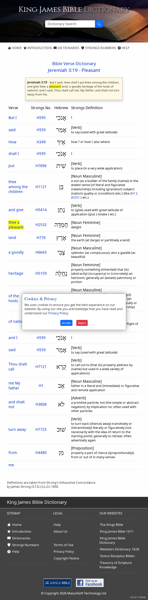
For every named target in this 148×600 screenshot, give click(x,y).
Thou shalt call (17, 367)
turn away (17, 429)
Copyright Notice (66, 558)
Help (125, 48)
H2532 (41, 224)
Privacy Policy (64, 551)
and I (12, 337)
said (12, 129)
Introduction (39, 48)
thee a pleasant (16, 225)
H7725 (41, 429)
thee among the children (18, 186)
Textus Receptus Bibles (117, 556)
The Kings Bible (111, 524)
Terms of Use (63, 545)
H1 (133, 193)
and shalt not (16, 404)
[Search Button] (99, 24)
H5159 (41, 273)
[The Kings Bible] (58, 582)
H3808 (41, 404)
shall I (13, 153)
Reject (82, 323)
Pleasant (91, 70)
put (11, 165)
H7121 (41, 366)
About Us (60, 531)
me (11, 464)
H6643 (41, 252)
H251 (76, 197)
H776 (41, 237)
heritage (15, 273)
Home (16, 48)
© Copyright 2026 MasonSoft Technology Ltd (73, 593)
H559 (41, 129)
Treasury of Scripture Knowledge (115, 564)
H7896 (41, 165)
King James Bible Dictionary (112, 540)
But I (12, 117)
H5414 (41, 209)
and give (16, 209)
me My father (14, 386)
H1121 (41, 186)
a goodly (16, 252)
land (12, 237)
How (12, 141)
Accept (66, 323)
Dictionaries (68, 48)
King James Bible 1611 (117, 531)
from (12, 452)
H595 (41, 117)
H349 (41, 141)
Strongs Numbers (100, 48)
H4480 (41, 452)
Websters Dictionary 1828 (119, 549)
